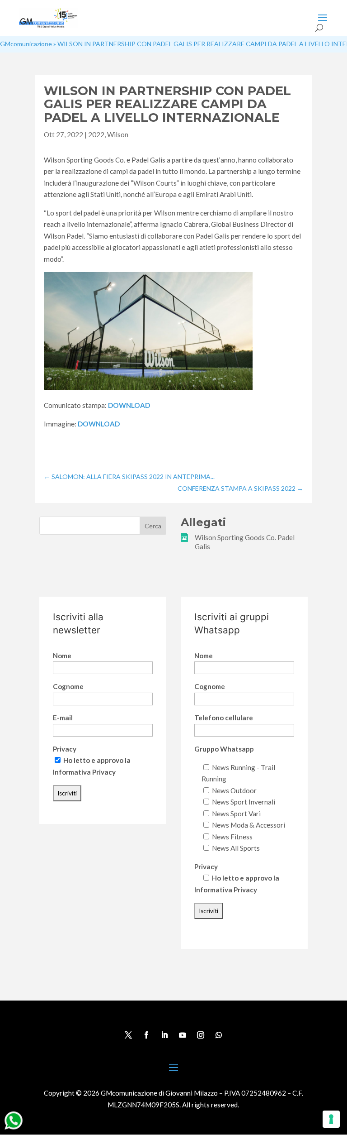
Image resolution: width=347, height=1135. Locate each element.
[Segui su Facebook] (146, 1035)
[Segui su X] (128, 1035)
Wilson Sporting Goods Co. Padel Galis (245, 542)
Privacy (64, 749)
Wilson (117, 134)
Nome (62, 655)
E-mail (63, 718)
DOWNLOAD (129, 405)
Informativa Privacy (84, 772)
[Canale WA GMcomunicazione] (13, 1129)
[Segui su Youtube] (182, 1035)
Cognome (68, 686)
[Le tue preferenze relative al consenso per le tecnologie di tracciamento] (331, 1119)
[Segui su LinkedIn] (164, 1035)
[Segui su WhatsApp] (218, 1035)
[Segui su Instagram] (200, 1035)
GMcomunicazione (26, 44)
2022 (96, 134)
